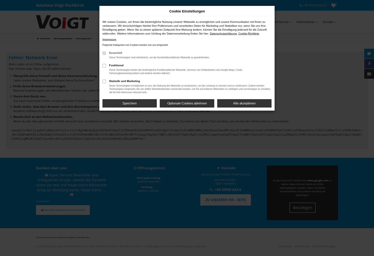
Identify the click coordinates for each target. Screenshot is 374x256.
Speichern (130, 103)
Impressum (109, 39)
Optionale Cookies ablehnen (187, 103)
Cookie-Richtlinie (248, 33)
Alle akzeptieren (244, 103)
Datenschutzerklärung (223, 33)
